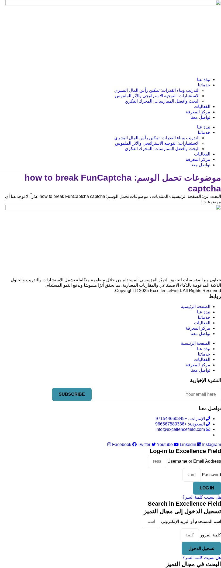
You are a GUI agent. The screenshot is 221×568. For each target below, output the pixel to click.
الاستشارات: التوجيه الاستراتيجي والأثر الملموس (157, 95)
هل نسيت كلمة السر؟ (201, 497)
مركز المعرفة (198, 112)
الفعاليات (202, 106)
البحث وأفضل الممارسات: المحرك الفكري (162, 101)
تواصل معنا (200, 117)
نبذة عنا (203, 79)
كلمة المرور (210, 535)
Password (211, 474)
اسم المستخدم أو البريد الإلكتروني (191, 521)
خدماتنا (204, 85)
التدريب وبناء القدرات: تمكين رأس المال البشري (156, 90)
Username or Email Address (194, 461)
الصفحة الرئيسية (195, 306)
